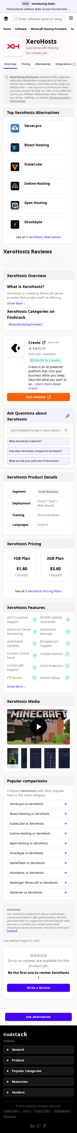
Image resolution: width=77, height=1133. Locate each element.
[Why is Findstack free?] (74, 64)
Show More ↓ (16, 303)
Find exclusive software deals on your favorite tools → (38, 9)
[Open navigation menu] (71, 18)
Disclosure (9, 1116)
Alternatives (42, 64)
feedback (12, 931)
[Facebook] (44, 1126)
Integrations (63, 64)
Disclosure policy (59, 97)
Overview (10, 64)
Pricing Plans (45, 591)
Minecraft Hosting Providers (25, 324)
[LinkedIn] (32, 1126)
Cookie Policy (11, 1111)
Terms (26, 1111)
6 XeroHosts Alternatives (43, 237)
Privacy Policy (42, 1111)
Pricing (25, 64)
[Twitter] (38, 1126)
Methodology (17, 101)
